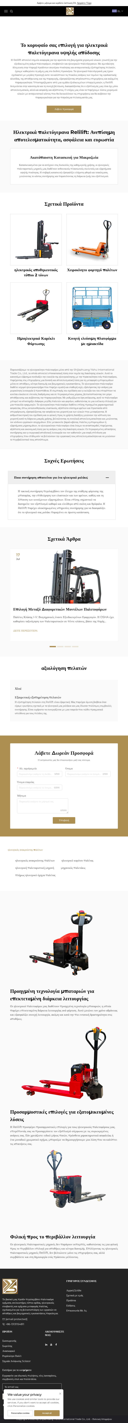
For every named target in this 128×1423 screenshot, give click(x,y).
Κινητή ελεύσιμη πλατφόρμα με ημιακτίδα (92, 341)
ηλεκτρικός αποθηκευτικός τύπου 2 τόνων (36, 272)
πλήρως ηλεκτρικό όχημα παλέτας (35, 875)
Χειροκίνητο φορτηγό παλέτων (92, 270)
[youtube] (51, 1344)
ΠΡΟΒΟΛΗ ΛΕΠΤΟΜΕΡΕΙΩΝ (36, 239)
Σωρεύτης (7, 1346)
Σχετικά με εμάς (74, 1295)
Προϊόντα (71, 1300)
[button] (53, 646)
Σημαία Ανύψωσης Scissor (16, 1361)
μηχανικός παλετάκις (73, 868)
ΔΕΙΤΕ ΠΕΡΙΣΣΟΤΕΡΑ (25, 630)
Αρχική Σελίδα (73, 1290)
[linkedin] (46, 1344)
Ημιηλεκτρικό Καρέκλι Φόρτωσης (36, 341)
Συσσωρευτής (9, 1340)
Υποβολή (64, 820)
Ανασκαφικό (8, 1351)
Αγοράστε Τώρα (84, 3)
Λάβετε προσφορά (64, 109)
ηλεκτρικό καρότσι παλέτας (77, 860)
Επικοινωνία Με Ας (76, 1310)
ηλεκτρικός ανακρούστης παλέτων (35, 860)
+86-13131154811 (15, 1324)
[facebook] (56, 1344)
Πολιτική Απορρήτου (102, 1419)
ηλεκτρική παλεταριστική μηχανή (34, 868)
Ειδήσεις (70, 1305)
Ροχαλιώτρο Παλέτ (11, 1356)
